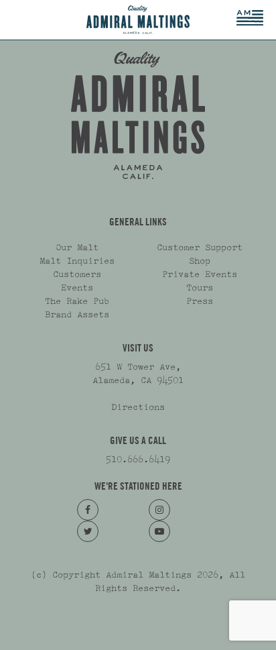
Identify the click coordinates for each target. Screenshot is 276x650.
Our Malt (77, 247)
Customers (77, 274)
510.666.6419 (138, 459)
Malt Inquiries (77, 261)
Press (199, 301)
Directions (138, 407)
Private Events (199, 274)
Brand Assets (77, 314)
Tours (199, 287)
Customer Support (200, 247)
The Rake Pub (77, 301)
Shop (199, 261)
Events (77, 287)
